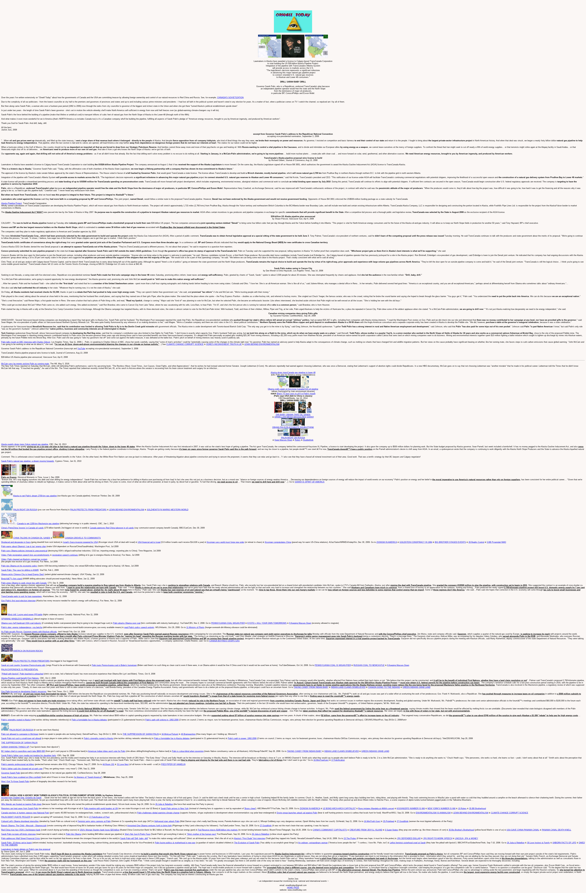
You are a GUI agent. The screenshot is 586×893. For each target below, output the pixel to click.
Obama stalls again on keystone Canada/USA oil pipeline (293, 389)
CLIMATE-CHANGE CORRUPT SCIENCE (509, 813)
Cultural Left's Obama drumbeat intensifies (20, 821)
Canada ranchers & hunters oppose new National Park (25, 813)
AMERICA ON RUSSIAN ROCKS (28, 651)
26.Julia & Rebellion (164, 804)
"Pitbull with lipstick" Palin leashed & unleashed (22, 674)
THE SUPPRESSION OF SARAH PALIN (141, 734)
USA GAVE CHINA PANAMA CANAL (522, 830)
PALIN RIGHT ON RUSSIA (293, 438)
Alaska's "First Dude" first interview (249, 838)
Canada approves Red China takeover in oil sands (112, 528)
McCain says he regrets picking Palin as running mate (25, 364)
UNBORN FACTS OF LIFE (564, 843)
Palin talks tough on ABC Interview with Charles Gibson (25, 342)
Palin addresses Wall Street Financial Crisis (20, 838)
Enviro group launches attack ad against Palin (297, 813)
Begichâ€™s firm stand (11, 579)
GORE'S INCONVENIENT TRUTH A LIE (224, 344)
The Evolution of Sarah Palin (246, 843)
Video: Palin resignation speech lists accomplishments (25, 555)
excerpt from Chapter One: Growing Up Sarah (21, 797)
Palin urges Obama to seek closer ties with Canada (24, 583)
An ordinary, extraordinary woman (313, 843)
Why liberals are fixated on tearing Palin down (21, 804)
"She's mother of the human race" (201, 834)
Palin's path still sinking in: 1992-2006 (162, 720)
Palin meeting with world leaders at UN (101, 808)
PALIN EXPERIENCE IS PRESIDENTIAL (19, 669)
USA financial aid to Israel (149, 542)
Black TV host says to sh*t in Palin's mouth (296, 393)
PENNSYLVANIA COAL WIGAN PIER (228, 623)
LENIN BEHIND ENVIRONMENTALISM (261, 344)
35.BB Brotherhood (477, 808)
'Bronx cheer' (250, 808)
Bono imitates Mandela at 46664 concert (376, 808)
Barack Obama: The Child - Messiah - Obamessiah (23, 825)
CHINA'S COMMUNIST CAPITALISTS (330, 830)
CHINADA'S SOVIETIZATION (230, 97)
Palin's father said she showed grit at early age (21, 768)
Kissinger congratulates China (278, 542)
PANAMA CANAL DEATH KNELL (556, 830)
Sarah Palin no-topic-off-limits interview (18, 834)
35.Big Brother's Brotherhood (461, 830)
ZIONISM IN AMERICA (386, 542)
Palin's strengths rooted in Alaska (16, 720)
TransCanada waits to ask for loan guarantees (21, 596)
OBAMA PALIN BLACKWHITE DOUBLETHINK (293, 427)
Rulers (297, 440)
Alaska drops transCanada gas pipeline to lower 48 (293, 372)
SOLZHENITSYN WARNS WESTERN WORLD (167, 509)
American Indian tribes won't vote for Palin (106, 751)
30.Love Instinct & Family (538, 843)
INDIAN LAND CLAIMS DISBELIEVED (348, 687)
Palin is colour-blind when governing (188, 751)
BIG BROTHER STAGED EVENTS (450, 542)
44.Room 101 (108, 764)
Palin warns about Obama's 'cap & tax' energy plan (23, 546)
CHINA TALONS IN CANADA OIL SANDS (31, 538)
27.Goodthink (403, 821)
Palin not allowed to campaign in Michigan (19, 734)
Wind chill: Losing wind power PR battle (25, 614)
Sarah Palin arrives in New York (175, 808)
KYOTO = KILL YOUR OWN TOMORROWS (267, 623)
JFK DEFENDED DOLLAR (409, 838)
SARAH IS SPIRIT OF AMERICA (309, 482)
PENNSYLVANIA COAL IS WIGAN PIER (333, 665)
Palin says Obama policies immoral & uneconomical (24, 551)
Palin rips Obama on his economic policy (19, 566)
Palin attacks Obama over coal (126, 623)
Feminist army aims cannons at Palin (94, 821)
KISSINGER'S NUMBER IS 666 (411, 808)
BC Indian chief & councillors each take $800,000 (23, 751)
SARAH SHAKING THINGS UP (15, 747)
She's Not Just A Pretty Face (137, 834)
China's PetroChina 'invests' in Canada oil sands (22, 528)
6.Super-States (391, 830)
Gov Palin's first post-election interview (18, 601)
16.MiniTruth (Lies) (372, 821)
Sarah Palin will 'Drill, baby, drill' (134, 838)
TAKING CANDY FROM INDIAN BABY (311, 687)
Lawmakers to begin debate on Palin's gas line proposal (25, 849)
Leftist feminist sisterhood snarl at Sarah (408, 843)
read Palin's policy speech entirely (139, 627)
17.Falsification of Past (99, 817)
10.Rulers (462, 808)
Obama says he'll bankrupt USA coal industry (21, 623)
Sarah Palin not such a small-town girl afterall (21, 738)
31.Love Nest (123, 764)
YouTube (81, 348)
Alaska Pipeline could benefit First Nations (20, 678)
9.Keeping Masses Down (300, 623)
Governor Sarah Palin (10, 773)
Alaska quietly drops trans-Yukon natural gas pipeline (24, 444)
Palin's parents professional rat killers (17, 764)
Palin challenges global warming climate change (158, 813)
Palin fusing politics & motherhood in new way (175, 843)
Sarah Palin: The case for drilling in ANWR (20, 570)
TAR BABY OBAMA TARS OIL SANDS (293, 415)
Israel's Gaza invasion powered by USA (80, 542)
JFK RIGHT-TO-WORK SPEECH (437, 838)
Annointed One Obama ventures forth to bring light (149, 825)
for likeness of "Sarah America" (88, 777)
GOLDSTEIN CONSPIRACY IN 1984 (416, 542)
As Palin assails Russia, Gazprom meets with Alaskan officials (29, 632)
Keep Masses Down (283, 440)
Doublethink (308, 440)
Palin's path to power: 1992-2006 (242, 738)
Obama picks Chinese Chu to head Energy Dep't (22, 574)
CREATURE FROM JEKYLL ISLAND (365, 830)
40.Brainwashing (188, 734)
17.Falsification (338, 760)
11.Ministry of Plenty (195, 627)
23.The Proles (350, 838)
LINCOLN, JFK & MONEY (466, 838)
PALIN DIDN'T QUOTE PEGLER (15, 817)
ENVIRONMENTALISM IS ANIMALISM (433, 813)
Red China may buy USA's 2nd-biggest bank (20, 830)
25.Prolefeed (388, 821)
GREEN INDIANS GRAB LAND (416, 687)
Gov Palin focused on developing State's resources (23, 691)
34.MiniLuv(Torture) (169, 734)
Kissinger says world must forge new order (225, 542)
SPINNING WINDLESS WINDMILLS (17, 619)
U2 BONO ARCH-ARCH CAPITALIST (339, 808)
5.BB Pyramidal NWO (496, 542)
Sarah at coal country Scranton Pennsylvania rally (23, 665)
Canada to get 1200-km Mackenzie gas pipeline (38, 523)
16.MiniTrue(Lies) (321, 760)
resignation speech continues (65, 555)
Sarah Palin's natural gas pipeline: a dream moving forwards (27, 461)
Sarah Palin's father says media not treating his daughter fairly (28, 755)
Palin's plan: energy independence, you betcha (21, 627)
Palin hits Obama (73, 834)
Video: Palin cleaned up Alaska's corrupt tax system (24, 559)
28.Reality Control (476, 542)
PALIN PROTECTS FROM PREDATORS (88, 509)
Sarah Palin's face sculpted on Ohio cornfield (21, 777)
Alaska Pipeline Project (11, 203)
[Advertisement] (37, 5)
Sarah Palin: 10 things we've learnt (16, 843)
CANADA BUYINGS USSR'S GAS (224, 641)
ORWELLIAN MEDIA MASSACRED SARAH (294, 417)
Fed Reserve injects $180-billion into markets (218, 830)
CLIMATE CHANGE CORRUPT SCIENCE (185, 344)
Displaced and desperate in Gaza (16, 542)
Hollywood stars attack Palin (166, 821)
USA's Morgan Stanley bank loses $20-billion (99, 830)
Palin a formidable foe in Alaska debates (89, 720)
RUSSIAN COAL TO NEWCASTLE (369, 665)
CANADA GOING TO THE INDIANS (384, 687)
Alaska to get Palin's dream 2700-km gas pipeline (35, 496)
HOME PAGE (293, 887)
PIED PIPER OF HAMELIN (173, 764)
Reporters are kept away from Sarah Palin (19, 808)
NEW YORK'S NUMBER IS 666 (441, 808)
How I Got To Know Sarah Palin (15, 781)
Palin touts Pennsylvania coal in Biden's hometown (114, 665)
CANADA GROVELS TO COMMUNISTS (83, 538)
